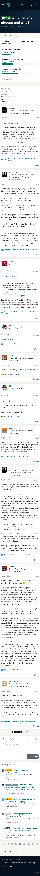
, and (16, 456)
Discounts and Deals (12, 779)
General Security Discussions (15, 794)
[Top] (8, 866)
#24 (37, 335)
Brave (7, 808)
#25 (37, 365)
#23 (37, 271)
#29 (37, 576)
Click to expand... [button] (20, 142)
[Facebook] (35, 873)
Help (33, 863)
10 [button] (5, 52)
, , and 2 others (19, 721)
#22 (37, 184)
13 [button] (5, 62)
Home (4, 866)
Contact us (5, 863)
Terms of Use (15, 863)
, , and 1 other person (22, 159)
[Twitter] (38, 873)
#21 (37, 118)
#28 (37, 480)
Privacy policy (26, 863)
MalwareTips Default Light (12, 859)
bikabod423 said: (9, 276)
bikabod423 (7, 26)
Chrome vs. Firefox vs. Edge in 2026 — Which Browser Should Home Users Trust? (21, 830)
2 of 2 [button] (26, 732)
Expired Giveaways (11, 822)
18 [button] (5, 72)
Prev (19, 732)
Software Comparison (12, 837)
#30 (37, 691)
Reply (37, 165)
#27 (37, 438)
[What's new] (31, 5)
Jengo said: (7, 401)
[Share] (34, 118)
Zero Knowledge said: (10, 123)
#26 (37, 396)
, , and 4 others (21, 250)
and (12, 344)
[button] (3, 5)
